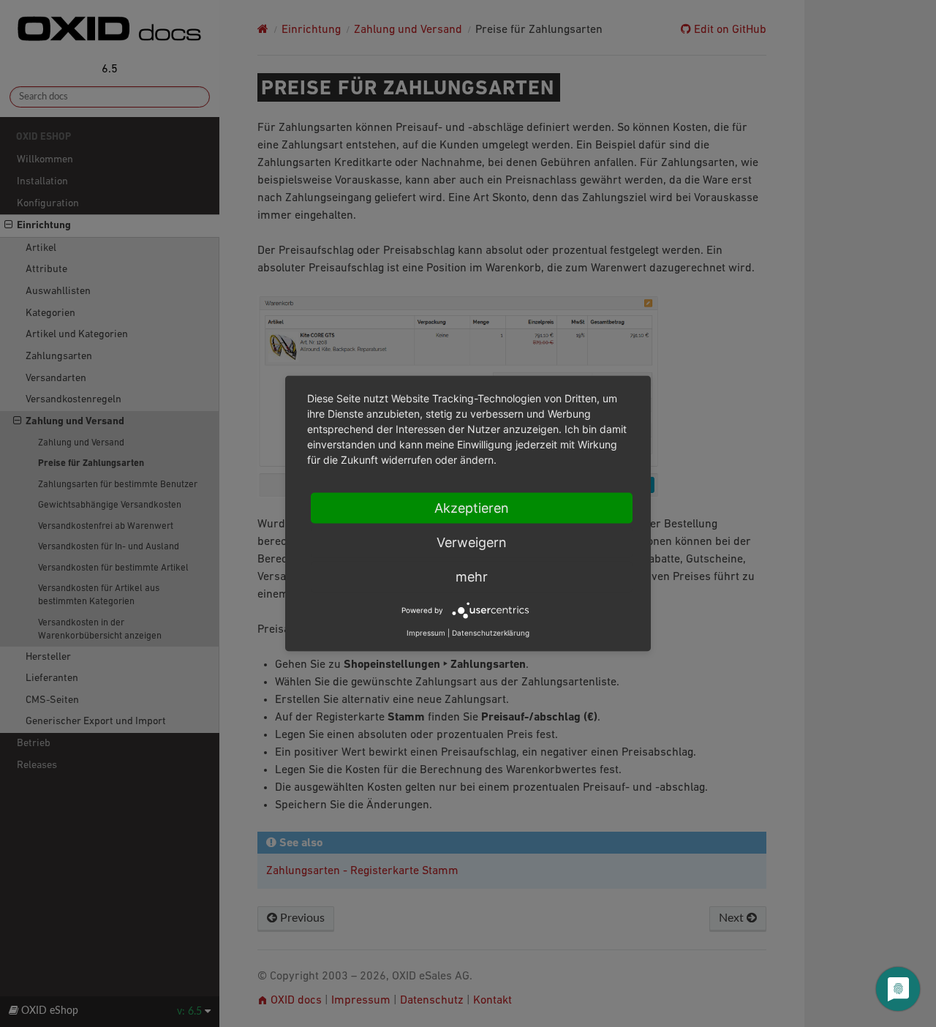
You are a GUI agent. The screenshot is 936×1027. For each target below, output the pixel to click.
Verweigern (472, 542)
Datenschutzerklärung (490, 632)
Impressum (426, 632)
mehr (472, 576)
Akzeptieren (471, 508)
